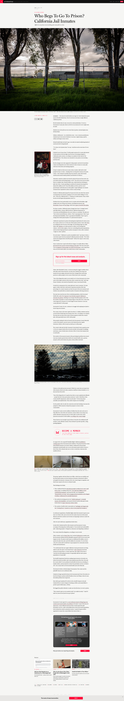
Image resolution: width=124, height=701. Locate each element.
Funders (69, 694)
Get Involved (36, 669)
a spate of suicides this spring (81, 205)
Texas (88, 222)
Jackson (54, 669)
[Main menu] (1, 1)
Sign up (85, 650)
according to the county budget (78, 416)
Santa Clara (67, 535)
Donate (122, 1)
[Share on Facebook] (35, 119)
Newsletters (117, 1)
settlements (79, 535)
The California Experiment (39, 12)
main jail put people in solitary (73, 488)
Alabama (61, 226)
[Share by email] (38, 119)
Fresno (60, 205)
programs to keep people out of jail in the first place (69, 247)
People (58, 694)
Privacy (61, 694)
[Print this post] (41, 119)
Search (111, 1)
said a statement (78, 549)
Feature (73, 669)
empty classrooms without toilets (69, 502)
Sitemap (65, 694)
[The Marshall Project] (8, 1)
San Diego (66, 205)
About (114, 1)
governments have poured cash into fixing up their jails (66, 245)
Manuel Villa (45, 115)
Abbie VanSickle (38, 115)
